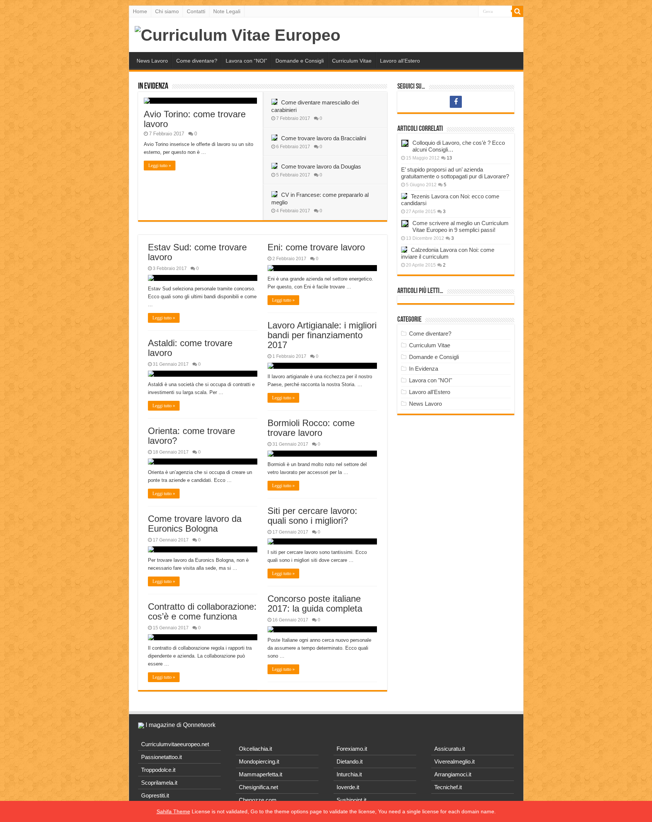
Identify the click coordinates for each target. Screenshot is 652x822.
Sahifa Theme (173, 811)
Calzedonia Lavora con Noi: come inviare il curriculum (447, 253)
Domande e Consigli (299, 61)
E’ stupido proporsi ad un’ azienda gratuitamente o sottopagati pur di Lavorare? (455, 172)
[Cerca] (517, 11)
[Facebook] (456, 102)
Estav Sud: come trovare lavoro (197, 252)
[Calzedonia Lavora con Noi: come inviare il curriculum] (404, 250)
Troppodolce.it (158, 770)
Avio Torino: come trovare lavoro (195, 119)
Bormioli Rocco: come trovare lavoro (311, 428)
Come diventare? (196, 61)
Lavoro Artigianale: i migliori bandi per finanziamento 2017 (322, 335)
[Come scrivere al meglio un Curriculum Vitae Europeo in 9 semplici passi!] (405, 223)
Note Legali (226, 11)
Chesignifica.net (258, 787)
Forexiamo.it (352, 748)
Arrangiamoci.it (452, 774)
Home (140, 11)
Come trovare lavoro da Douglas (321, 166)
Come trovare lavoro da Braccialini (323, 138)
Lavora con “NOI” (246, 61)
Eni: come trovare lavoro (316, 247)
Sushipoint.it (351, 800)
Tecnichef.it (448, 787)
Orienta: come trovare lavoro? (191, 436)
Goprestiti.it (155, 795)
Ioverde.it (348, 787)
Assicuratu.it (449, 748)
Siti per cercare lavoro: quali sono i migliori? (312, 516)
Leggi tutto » (159, 165)
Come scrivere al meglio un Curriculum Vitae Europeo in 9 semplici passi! (460, 226)
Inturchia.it (349, 774)
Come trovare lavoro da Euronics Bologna (194, 524)
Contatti (196, 11)
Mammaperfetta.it (260, 774)
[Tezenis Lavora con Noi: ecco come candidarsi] (404, 196)
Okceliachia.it (255, 748)
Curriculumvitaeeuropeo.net (175, 744)
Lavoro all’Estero (400, 61)
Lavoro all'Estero (429, 392)
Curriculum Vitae (352, 61)
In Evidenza (153, 86)
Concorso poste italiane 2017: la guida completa (315, 603)
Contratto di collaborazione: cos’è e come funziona (202, 611)
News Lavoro (152, 61)
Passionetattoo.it (161, 757)
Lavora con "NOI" (430, 380)
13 (449, 158)
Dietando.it (350, 761)
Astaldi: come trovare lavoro (190, 348)
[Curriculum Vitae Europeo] (237, 34)
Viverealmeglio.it (454, 761)
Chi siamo (167, 11)
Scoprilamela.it (159, 782)
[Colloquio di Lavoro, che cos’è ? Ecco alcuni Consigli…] (405, 143)
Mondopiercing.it (259, 761)
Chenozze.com (258, 800)
